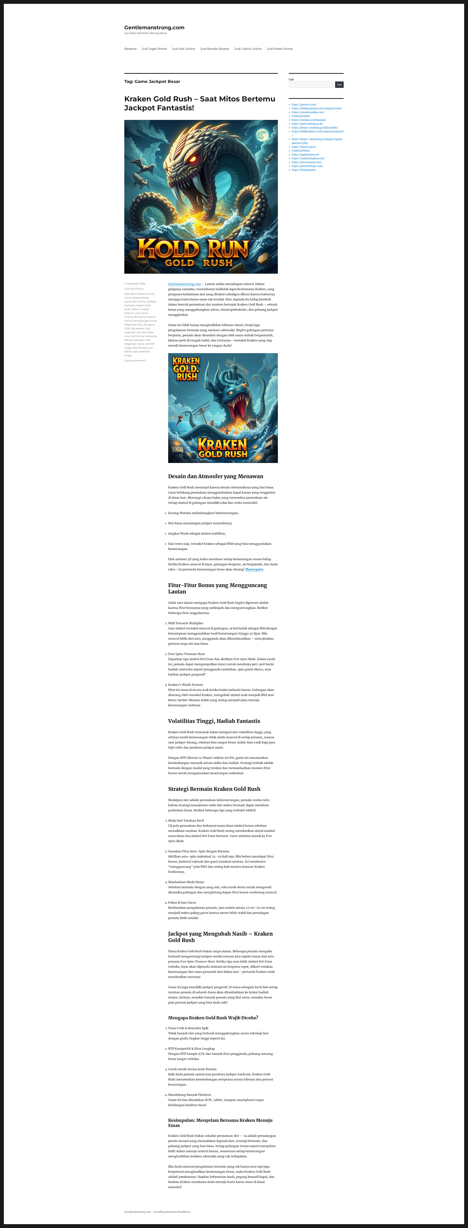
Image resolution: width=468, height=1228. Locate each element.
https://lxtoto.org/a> (304, 146)
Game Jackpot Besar (136, 297)
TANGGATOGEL (301, 116)
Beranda (130, 49)
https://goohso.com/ (304, 104)
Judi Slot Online (183, 49)
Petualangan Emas (145, 320)
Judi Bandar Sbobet (214, 49)
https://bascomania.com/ (307, 162)
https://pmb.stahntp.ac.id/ (307, 123)
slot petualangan (134, 339)
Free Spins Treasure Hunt (139, 293)
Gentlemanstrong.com (154, 27)
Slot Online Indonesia (144, 336)
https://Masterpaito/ (304, 170)
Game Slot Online (135, 301)
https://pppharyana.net (305, 154)
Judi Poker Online (280, 49)
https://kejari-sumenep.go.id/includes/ (315, 127)
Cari (291, 79)
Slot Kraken (137, 328)
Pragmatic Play (133, 324)
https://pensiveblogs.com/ (307, 166)
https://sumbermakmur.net (308, 158)
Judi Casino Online (248, 49)
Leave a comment (135, 360)
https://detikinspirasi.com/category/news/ (317, 108)
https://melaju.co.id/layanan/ (309, 120)
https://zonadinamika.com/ (308, 112)
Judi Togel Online (154, 49)
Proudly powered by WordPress (172, 1212)
